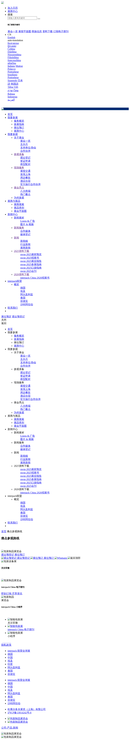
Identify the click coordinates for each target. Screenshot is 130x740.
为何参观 (19, 197)
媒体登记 (25, 234)
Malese (19, 66)
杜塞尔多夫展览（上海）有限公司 (27, 709)
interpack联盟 (15, 281)
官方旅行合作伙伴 (30, 184)
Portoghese (13, 77)
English (11, 37)
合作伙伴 (25, 151)
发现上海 (25, 174)
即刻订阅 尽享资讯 (11, 593)
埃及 (22, 291)
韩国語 (14, 83)
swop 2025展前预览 (31, 254)
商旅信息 (37, 31)
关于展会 (19, 137)
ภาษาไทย (13, 90)
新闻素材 (19, 217)
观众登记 (25, 157)
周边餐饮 (25, 177)
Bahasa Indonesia (12, 95)
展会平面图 (20, 211)
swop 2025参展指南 (31, 264)
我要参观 (13, 134)
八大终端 (25, 191)
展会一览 (13, 31)
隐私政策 (6, 645)
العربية (11, 99)
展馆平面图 (24, 31)
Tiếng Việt (13, 87)
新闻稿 (24, 241)
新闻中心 (13, 214)
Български (13, 43)
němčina (12, 63)
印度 (10, 664)
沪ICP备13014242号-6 (19, 712)
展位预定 (6, 316)
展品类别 (19, 207)
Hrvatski (12, 46)
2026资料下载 (21, 274)
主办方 (24, 144)
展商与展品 (14, 201)
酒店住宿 (25, 181)
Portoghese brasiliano (13, 73)
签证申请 (25, 161)
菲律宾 (24, 301)
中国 (10, 657)
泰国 (22, 297)
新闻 (16, 237)
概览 (16, 284)
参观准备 (19, 154)
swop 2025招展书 (29, 257)
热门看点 (25, 194)
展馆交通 (25, 171)
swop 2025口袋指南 (31, 267)
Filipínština (13, 57)
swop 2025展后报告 (31, 261)
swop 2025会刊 (28, 271)
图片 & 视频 (27, 224)
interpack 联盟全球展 (19, 650)
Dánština (12, 51)
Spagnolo (12, 80)
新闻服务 (19, 227)
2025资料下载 (21, 251)
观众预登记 (18, 316)
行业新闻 (25, 244)
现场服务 (19, 167)
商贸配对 (25, 164)
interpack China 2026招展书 (34, 277)
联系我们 (13, 307)
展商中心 (19, 131)
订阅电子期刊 (60, 31)
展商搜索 (19, 204)
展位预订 (19, 127)
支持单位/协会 (28, 147)
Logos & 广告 (27, 221)
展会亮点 (19, 187)
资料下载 (47, 31)
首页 (10, 114)
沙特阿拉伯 (26, 304)
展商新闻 (25, 247)
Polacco (12, 69)
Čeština (11, 49)
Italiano (11, 66)
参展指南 (19, 124)
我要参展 (13, 117)
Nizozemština (14, 54)
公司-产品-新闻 (9, 727)
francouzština (14, 60)
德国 (22, 287)
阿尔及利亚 (26, 294)
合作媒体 (25, 231)
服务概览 (19, 121)
